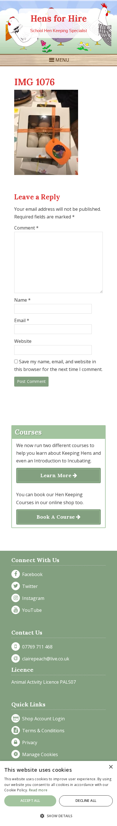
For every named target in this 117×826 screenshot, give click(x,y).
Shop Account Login (42, 719)
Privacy (28, 742)
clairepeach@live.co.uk (44, 659)
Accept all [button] (30, 800)
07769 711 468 (36, 647)
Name (22, 300)
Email (21, 320)
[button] (58, 815)
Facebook (31, 574)
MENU (62, 60)
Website (23, 341)
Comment (26, 228)
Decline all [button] (86, 800)
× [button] (110, 767)
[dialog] (58, 793)
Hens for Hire (59, 18)
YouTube (31, 610)
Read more (38, 790)
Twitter (29, 586)
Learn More (56, 475)
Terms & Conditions (42, 730)
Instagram (32, 598)
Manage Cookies (39, 754)
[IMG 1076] (46, 173)
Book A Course (56, 517)
